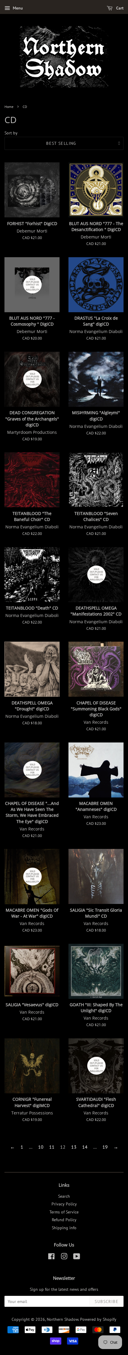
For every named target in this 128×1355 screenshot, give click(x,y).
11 (51, 1147)
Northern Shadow (62, 1319)
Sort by (11, 133)
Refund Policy (64, 1219)
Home (8, 106)
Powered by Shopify (98, 1319)
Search (64, 1196)
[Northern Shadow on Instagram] (64, 1257)
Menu (17, 8)
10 (40, 1147)
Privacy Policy (64, 1204)
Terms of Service (64, 1212)
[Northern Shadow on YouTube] (76, 1257)
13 (74, 1147)
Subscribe (106, 1301)
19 (105, 1147)
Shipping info (64, 1227)
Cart (119, 8)
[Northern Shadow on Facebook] (51, 1257)
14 (85, 1147)
